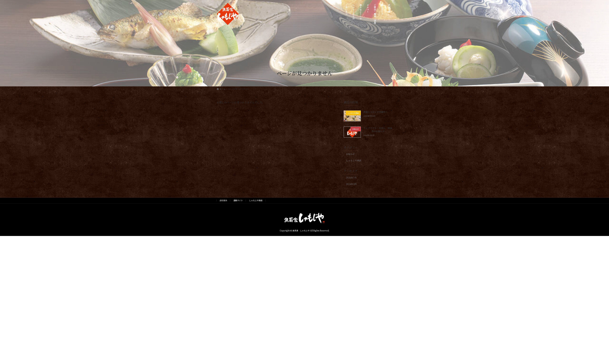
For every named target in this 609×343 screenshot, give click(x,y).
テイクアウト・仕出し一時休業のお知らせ (377, 130)
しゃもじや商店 (353, 160)
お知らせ (350, 154)
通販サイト (238, 200)
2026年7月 (351, 177)
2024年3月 (351, 184)
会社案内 (223, 200)
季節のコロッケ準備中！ (375, 112)
